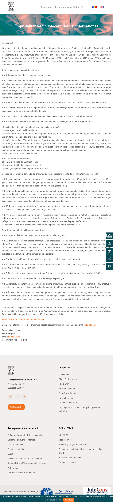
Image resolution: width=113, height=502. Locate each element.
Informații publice (67, 388)
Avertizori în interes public (71, 457)
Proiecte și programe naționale (73, 444)
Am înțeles (69, 500)
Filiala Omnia (65, 384)
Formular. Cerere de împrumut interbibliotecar (23, 319)
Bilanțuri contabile (16, 449)
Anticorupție (13, 468)
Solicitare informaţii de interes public (25, 435)
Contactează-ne (16, 407)
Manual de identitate (68, 402)
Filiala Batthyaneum (68, 379)
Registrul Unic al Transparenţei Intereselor (27, 463)
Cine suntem (64, 374)
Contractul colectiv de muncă (21, 472)
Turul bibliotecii (66, 398)
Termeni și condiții (67, 462)
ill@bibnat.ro (91, 325)
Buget (10, 454)
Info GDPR (63, 435)
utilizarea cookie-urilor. (53, 500)
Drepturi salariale (15, 444)
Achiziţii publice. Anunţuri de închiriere (25, 458)
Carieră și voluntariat (68, 393)
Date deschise (65, 440)
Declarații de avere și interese (21, 440)
